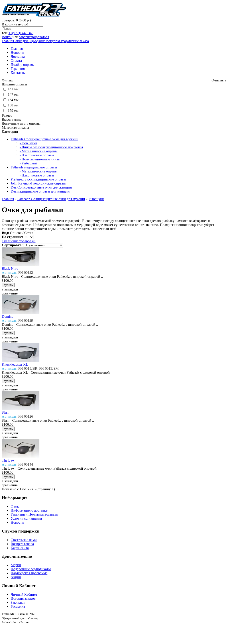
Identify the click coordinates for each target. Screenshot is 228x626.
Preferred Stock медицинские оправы (38, 179)
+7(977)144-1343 (20, 33)
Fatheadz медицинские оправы (34, 167)
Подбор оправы (23, 64)
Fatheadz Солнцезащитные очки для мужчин (44, 139)
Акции (16, 577)
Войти (7, 37)
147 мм (13, 94)
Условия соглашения (26, 518)
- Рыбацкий (28, 163)
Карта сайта (20, 548)
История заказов (23, 598)
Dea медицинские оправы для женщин (40, 191)
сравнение (10, 293)
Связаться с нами (24, 540)
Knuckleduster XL (15, 364)
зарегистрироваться (34, 37)
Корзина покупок (46, 41)
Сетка (28, 233)
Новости (17, 52)
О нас (15, 506)
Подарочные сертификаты (31, 569)
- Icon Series (28, 143)
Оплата (16, 60)
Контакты (18, 73)
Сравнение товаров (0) (19, 241)
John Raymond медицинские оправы (38, 183)
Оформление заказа (74, 41)
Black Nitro (10, 268)
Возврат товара (22, 544)
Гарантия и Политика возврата (34, 514)
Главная (8, 41)
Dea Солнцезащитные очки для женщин (41, 187)
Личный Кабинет (24, 594)
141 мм (13, 89)
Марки (16, 565)
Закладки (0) (23, 41)
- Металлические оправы (38, 151)
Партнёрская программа (29, 573)
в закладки (10, 289)
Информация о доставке (29, 510)
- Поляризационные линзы (40, 159)
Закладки (18, 602)
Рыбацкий (96, 199)
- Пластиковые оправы (37, 155)
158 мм (13, 105)
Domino (7, 316)
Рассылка (18, 606)
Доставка (18, 56)
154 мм (13, 100)
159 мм (13, 110)
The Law (8, 460)
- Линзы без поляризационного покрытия (51, 147)
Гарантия (18, 68)
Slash (5, 412)
